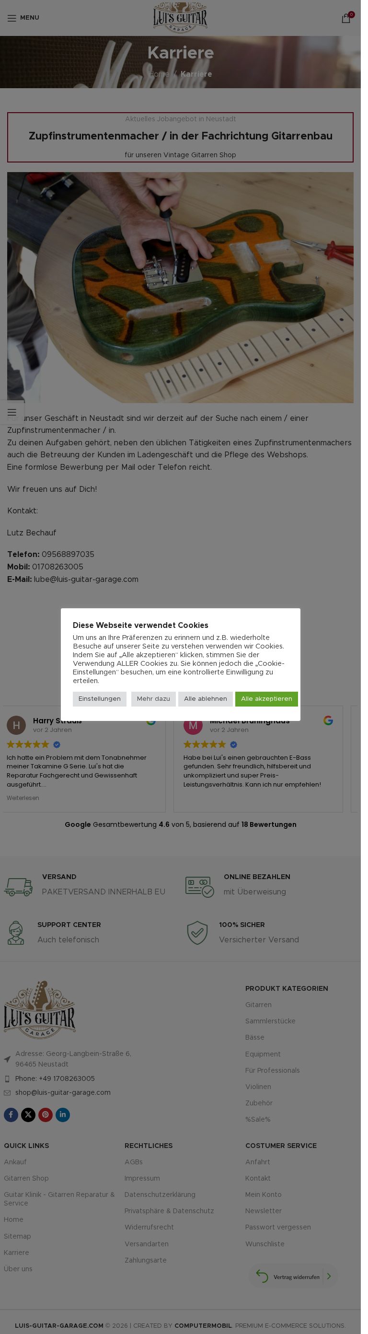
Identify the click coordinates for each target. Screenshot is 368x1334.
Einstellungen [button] (100, 699)
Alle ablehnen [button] (205, 699)
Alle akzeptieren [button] (266, 699)
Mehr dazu (153, 699)
